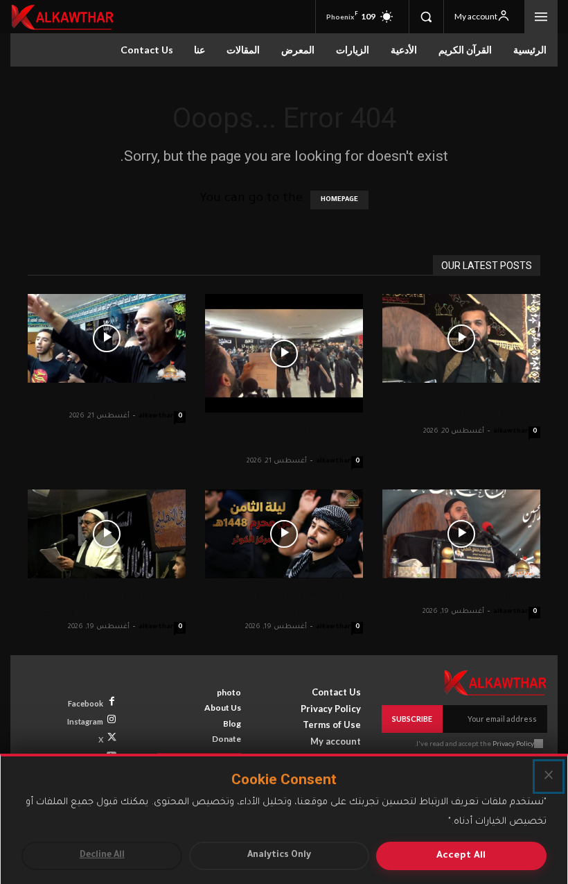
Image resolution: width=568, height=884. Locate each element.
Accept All (461, 856)
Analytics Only (279, 855)
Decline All (102, 855)
